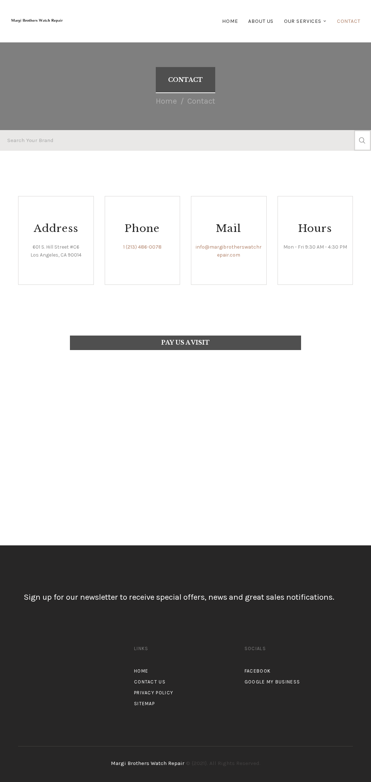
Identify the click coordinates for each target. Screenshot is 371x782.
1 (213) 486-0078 (142, 247)
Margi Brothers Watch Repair (148, 763)
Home (166, 101)
